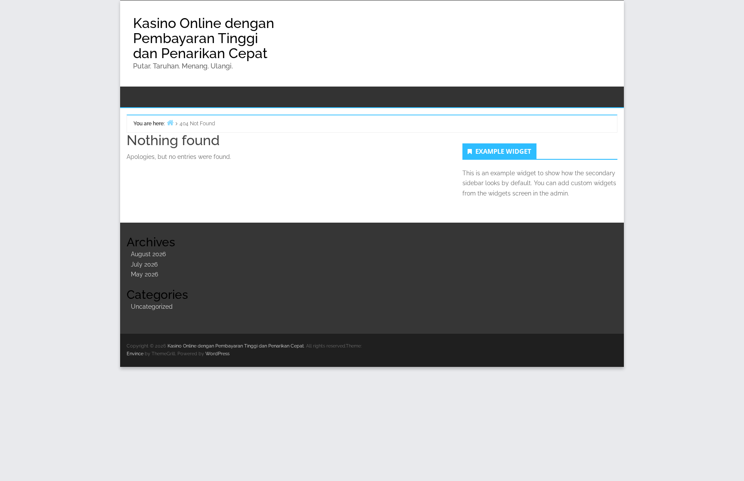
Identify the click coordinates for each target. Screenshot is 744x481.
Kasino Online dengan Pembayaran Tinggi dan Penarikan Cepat (203, 38)
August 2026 (148, 254)
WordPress (217, 354)
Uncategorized (152, 306)
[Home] (170, 122)
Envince (135, 354)
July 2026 (144, 264)
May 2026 (144, 274)
